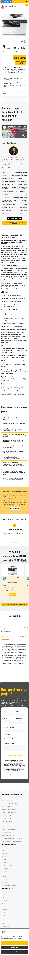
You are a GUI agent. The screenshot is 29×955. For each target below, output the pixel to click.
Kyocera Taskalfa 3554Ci (9, 812)
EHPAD (5, 862)
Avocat (5, 853)
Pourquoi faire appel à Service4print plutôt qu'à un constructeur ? (13, 446)
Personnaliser (14, 952)
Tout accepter (14, 943)
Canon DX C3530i (7, 798)
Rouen (4, 923)
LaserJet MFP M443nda (12, 582)
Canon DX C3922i (7, 801)
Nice (4, 915)
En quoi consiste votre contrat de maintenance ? (14, 424)
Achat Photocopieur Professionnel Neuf (13, 838)
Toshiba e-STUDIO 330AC (9, 827)
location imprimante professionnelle (12, 841)
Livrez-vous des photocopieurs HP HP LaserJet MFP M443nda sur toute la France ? (13, 457)
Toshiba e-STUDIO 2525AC (9, 829)
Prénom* (17, 711)
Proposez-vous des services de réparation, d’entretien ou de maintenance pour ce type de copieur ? (14, 472)
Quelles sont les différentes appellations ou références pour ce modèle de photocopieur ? (13, 479)
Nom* (5, 711)
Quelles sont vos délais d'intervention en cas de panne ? (13, 435)
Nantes (5, 912)
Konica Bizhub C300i (8, 806)
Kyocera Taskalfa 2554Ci (9, 809)
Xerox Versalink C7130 (8, 835)
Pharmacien (6, 879)
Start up (5, 874)
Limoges (5, 900)
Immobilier (5, 868)
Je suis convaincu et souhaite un (15, 223)
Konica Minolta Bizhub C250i (10, 803)
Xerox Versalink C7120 (8, 832)
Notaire (5, 871)
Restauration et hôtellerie (9, 885)
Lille (4, 903)
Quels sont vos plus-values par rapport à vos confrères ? (13, 452)
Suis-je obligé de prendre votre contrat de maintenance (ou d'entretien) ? (12, 429)
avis (17, 52)
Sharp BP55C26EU (7, 824)
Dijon (4, 897)
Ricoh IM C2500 (7, 818)
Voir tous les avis (6, 631)
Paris (4, 918)
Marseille (5, 909)
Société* (6, 719)
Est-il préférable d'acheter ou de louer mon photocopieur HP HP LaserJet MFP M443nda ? (13, 441)
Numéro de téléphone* (18, 719)
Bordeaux (5, 895)
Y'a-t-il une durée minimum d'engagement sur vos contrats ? (13, 418)
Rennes (5, 921)
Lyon (4, 906)
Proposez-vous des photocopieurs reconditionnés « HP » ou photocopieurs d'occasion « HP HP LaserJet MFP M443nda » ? (13, 465)
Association (6, 851)
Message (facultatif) (10, 743)
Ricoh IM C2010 (7, 815)
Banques (5, 882)
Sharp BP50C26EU (7, 821)
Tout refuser (14, 947)
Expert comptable (7, 865)
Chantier (5, 856)
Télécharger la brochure (14, 218)
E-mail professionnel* (10, 727)
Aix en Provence (7, 892)
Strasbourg (6, 926)
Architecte (5, 848)
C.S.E (4, 859)
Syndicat (5, 877)
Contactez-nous (14, 508)
